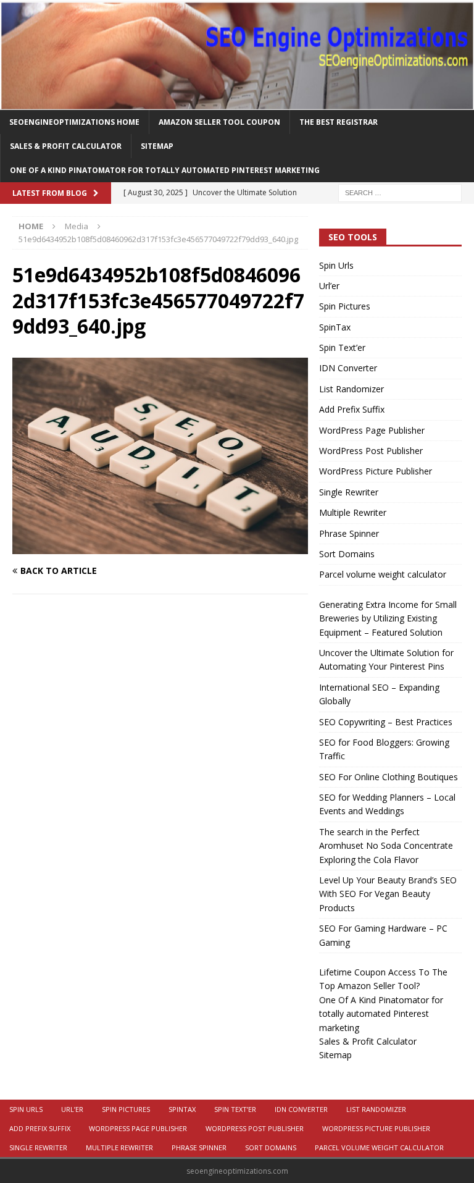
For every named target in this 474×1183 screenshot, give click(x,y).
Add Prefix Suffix (352, 409)
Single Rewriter (348, 492)
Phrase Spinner (349, 533)
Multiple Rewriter (352, 512)
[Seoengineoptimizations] (237, 102)
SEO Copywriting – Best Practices (385, 722)
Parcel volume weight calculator (382, 574)
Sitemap (157, 146)
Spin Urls (336, 265)
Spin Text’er (342, 347)
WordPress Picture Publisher (375, 471)
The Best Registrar (338, 122)
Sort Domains (347, 554)
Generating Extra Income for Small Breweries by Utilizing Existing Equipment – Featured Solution (388, 618)
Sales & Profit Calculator (66, 146)
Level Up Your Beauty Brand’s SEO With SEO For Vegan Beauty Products (388, 894)
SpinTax (335, 327)
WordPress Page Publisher (372, 430)
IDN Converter (348, 368)
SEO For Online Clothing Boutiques (388, 777)
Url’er (329, 286)
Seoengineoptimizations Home (74, 122)
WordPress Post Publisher (371, 451)
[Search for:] (400, 192)
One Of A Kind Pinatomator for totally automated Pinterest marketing (165, 170)
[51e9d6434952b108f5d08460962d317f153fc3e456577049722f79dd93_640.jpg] (160, 547)
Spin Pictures (344, 306)
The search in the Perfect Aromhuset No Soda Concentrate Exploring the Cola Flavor (386, 845)
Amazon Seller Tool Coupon (219, 122)
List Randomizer (351, 389)
